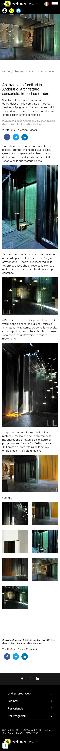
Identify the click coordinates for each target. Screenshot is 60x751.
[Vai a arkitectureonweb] (20, 4)
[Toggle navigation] (55, 4)
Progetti (19, 71)
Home (6, 71)
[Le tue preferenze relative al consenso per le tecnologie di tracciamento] (5, 746)
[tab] (30, 693)
